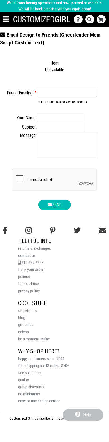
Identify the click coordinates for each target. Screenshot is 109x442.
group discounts (31, 387)
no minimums (29, 394)
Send (56, 204)
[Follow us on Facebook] (5, 230)
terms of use (28, 283)
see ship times (30, 372)
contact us (27, 255)
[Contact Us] (79, 19)
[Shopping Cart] (102, 19)
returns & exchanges (34, 248)
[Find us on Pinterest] (53, 230)
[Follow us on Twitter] (77, 230)
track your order (30, 269)
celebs (23, 332)
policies (24, 276)
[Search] (91, 19)
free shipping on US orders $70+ (43, 365)
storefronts (27, 310)
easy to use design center (39, 401)
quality (23, 380)
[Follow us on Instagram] (28, 230)
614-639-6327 (32, 262)
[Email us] (102, 230)
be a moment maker (34, 339)
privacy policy (29, 291)
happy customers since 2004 (41, 359)
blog (21, 317)
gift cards (26, 324)
